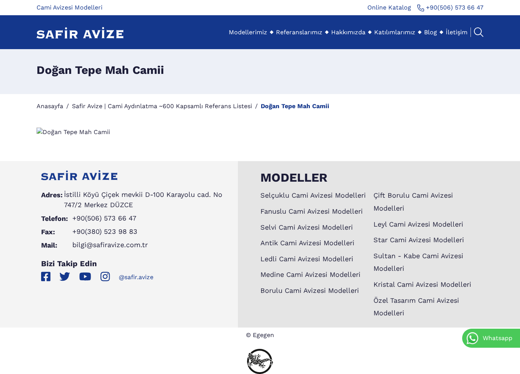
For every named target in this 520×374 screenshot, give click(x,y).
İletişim (456, 32)
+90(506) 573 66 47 (453, 7)
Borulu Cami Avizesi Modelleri (309, 290)
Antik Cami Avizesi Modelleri (307, 243)
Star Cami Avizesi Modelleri (418, 240)
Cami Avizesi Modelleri (69, 7)
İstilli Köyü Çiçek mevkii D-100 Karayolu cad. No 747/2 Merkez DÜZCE (143, 199)
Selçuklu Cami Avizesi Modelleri (313, 195)
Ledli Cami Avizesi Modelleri (306, 259)
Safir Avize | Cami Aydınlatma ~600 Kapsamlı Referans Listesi (162, 106)
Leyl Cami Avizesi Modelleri (418, 224)
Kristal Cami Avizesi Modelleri (422, 284)
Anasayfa (50, 106)
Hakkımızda (348, 32)
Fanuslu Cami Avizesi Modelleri (311, 211)
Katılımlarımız (394, 32)
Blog (430, 32)
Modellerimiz (248, 32)
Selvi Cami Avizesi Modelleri (306, 227)
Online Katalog (389, 7)
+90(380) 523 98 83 (104, 231)
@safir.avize (136, 277)
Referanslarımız (299, 32)
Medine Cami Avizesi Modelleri (310, 274)
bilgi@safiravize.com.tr (110, 245)
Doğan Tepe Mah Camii (295, 106)
